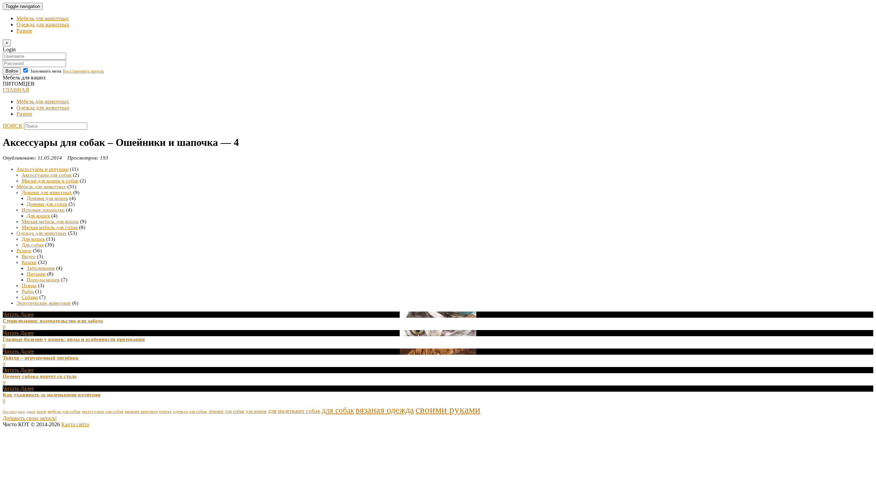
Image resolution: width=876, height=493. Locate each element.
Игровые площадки (43, 210)
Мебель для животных (42, 18)
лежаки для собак (226, 411)
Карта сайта (75, 424)
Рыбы (28, 291)
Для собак (33, 245)
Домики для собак (47, 204)
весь (21, 412)
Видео (29, 256)
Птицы (29, 285)
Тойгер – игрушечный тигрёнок (41, 358)
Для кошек (38, 215)
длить (31, 412)
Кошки (29, 262)
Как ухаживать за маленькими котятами (52, 394)
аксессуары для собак (103, 411)
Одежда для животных (42, 24)
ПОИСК (13, 126)
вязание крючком (141, 411)
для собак (338, 410)
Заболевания (41, 268)
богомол (10, 412)
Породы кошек (43, 279)
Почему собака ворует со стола (40, 376)
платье (165, 411)
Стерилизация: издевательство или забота (53, 321)
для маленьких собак (294, 411)
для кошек (256, 411)
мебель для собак (64, 411)
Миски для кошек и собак (50, 181)
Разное (24, 31)
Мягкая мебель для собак (50, 227)
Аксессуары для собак (47, 175)
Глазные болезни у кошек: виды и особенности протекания (74, 339)
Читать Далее (18, 314)
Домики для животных (47, 192)
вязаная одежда (385, 410)
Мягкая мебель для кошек (50, 221)
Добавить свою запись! (30, 418)
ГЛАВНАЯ (16, 90)
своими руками (447, 409)
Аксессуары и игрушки (42, 169)
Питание (36, 274)
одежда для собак (190, 411)
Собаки (30, 297)
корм (41, 411)
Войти (11, 71)
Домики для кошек (47, 198)
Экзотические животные (43, 303)
